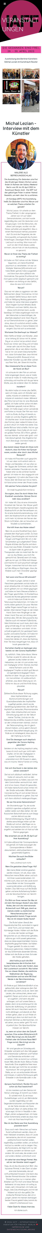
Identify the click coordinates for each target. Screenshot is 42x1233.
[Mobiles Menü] (5, 4)
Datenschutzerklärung (21, 1230)
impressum (18, 1227)
